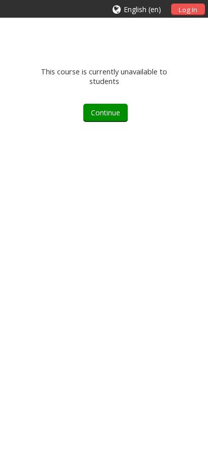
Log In (188, 9)
